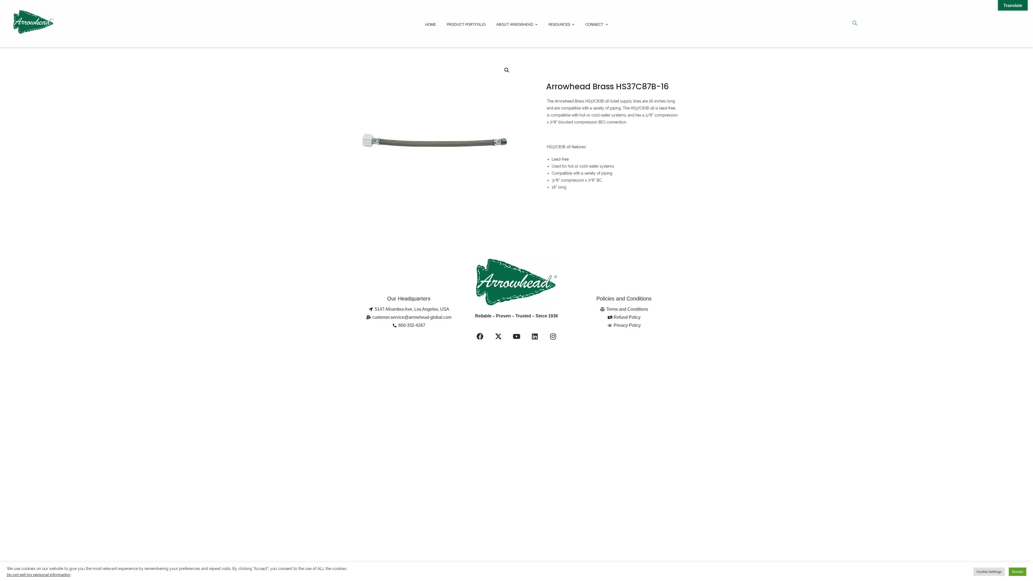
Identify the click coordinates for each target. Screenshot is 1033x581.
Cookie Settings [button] (989, 571)
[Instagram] (553, 336)
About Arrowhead (514, 24)
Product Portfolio (466, 24)
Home (430, 24)
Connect (594, 24)
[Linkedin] (535, 336)
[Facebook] (480, 336)
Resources (559, 24)
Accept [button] (1017, 571)
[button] (506, 70)
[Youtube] (516, 336)
